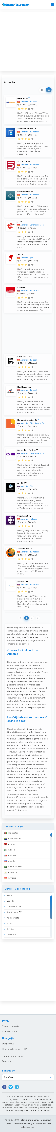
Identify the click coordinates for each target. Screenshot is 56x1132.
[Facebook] (4, 1087)
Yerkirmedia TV (24, 549)
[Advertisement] (28, 40)
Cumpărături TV (13, 907)
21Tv (19, 222)
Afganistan (13, 833)
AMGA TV (22, 483)
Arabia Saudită (15, 867)
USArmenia (22, 99)
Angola (11, 861)
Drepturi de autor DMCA (14, 1049)
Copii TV (10, 901)
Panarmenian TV (25, 192)
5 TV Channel (23, 162)
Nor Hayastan (24, 387)
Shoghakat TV (24, 516)
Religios (10, 929)
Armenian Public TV (26, 129)
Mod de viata (12, 918)
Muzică (9, 924)
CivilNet (21, 287)
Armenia (12, 878)
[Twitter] (10, 1087)
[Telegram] (17, 1087)
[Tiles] (42, 89)
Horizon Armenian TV (27, 420)
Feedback (7, 1061)
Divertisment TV (14, 912)
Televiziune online (11, 1026)
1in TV (20, 255)
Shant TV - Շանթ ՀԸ (27, 450)
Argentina (13, 872)
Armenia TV (22, 582)
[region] (28, 856)
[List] (49, 89)
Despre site (8, 1044)
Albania (11, 844)
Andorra (12, 856)
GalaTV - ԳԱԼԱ (25, 357)
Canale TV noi (9, 1032)
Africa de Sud (14, 839)
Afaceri (9, 895)
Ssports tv (11, 935)
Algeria (11, 850)
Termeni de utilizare (12, 1056)
